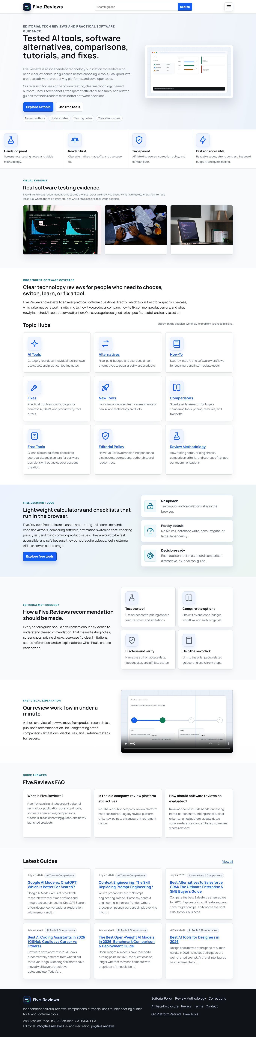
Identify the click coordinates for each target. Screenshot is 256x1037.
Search (185, 7)
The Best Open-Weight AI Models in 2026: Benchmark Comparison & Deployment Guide (127, 941)
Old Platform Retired (166, 1014)
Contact (212, 1006)
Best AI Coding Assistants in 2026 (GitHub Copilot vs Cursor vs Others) (56, 941)
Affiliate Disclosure (165, 1006)
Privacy (186, 1006)
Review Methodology (188, 446)
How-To (176, 354)
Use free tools (69, 107)
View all (227, 861)
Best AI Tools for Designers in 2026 (194, 939)
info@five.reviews (50, 1026)
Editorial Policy (111, 446)
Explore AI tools (38, 107)
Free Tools (36, 446)
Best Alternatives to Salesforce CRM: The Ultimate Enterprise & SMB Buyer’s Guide (196, 887)
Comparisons (181, 398)
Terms (198, 1006)
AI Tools (34, 354)
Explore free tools (40, 556)
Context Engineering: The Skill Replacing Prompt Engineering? (126, 884)
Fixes (32, 398)
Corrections (217, 998)
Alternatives (109, 354)
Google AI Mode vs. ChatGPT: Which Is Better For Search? (52, 884)
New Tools (107, 398)
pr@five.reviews (103, 1026)
